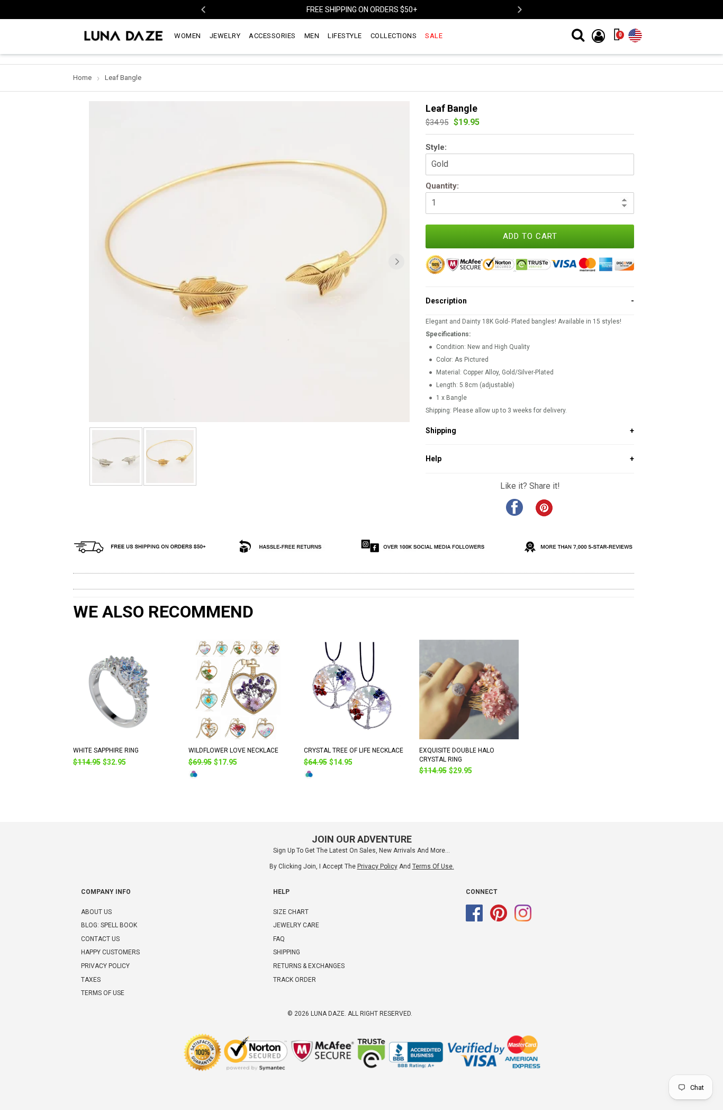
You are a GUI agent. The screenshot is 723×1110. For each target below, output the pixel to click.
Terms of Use (432, 866)
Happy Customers (110, 952)
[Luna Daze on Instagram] (522, 919)
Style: (436, 147)
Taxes (91, 979)
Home (82, 78)
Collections (393, 36)
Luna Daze (328, 1013)
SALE (433, 36)
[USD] (635, 33)
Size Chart (291, 912)
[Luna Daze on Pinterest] (498, 919)
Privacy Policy (105, 966)
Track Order (294, 979)
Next (519, 10)
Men (312, 36)
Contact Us (100, 939)
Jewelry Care (296, 925)
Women (187, 36)
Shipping (286, 952)
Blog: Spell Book (109, 925)
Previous (204, 10)
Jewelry (225, 36)
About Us (96, 912)
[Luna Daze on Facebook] (474, 919)
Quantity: (442, 186)
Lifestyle (345, 36)
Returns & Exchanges (309, 966)
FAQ (279, 939)
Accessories (272, 36)
